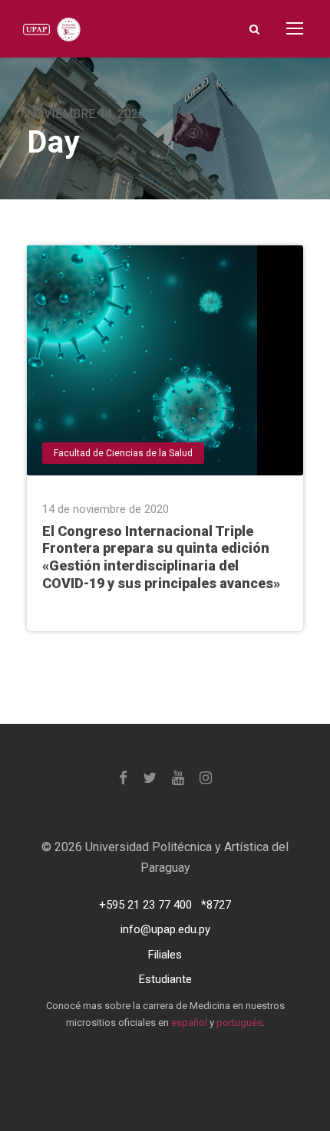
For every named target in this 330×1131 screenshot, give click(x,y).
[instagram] (206, 778)
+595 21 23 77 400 (145, 905)
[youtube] (178, 778)
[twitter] (150, 778)
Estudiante (165, 979)
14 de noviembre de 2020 (105, 509)
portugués (239, 1022)
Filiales (165, 955)
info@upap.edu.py (165, 929)
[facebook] (123, 778)
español (189, 1022)
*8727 (216, 905)
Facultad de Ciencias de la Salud (123, 453)
